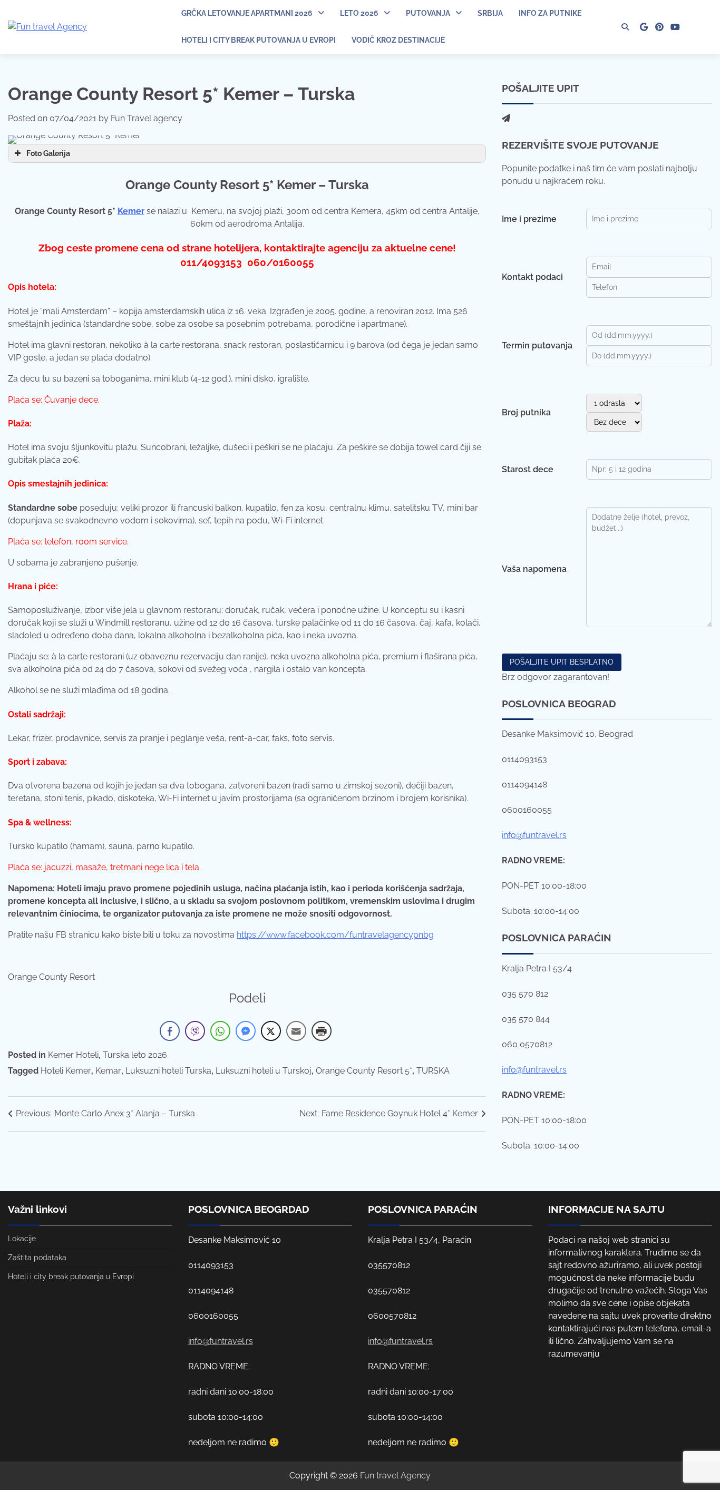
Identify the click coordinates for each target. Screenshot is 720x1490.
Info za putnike (550, 13)
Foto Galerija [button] (48, 153)
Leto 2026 (359, 13)
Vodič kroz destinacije (398, 40)
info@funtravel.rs (534, 835)
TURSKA (433, 1071)
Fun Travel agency (146, 118)
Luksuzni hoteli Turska (168, 1071)
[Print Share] (322, 1031)
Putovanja (428, 13)
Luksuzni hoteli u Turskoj (264, 1071)
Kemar (108, 1071)
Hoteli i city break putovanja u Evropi (258, 40)
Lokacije (22, 1238)
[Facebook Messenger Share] (246, 1031)
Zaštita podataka (37, 1257)
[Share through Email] (296, 1031)
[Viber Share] (195, 1031)
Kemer (131, 211)
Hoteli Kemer (66, 1071)
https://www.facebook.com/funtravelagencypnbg (335, 935)
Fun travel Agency (395, 1475)
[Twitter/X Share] (271, 1031)
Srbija (490, 13)
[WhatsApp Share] (220, 1031)
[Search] (625, 27)
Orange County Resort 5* (364, 1071)
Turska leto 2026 (135, 1055)
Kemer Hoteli (73, 1055)
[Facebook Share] (170, 1031)
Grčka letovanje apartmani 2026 (247, 13)
